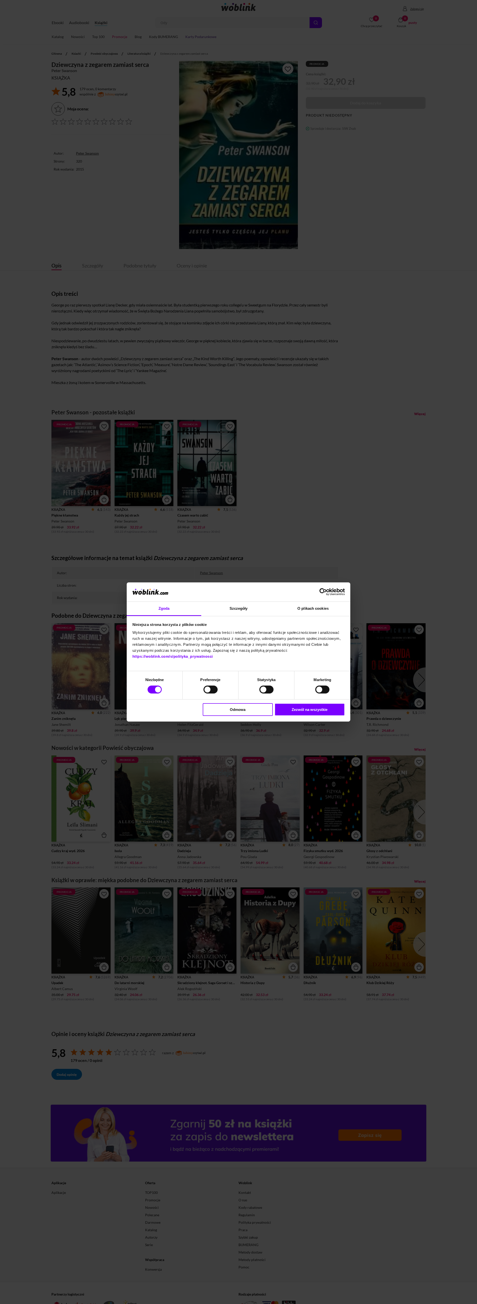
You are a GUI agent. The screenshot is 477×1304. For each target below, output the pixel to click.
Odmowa (237, 709)
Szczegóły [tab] (239, 608)
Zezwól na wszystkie (309, 709)
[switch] (210, 690)
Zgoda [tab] (164, 608)
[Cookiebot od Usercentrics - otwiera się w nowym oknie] (323, 592)
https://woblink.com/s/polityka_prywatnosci (172, 656)
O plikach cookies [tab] (313, 608)
